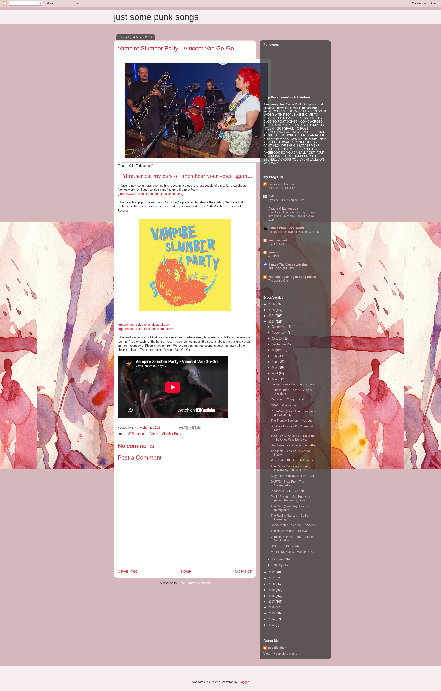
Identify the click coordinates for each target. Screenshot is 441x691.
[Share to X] (189, 428)
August (277, 350)
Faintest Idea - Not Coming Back (292, 384)
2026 (272, 304)
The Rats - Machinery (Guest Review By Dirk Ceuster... (290, 468)
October (277, 338)
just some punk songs (156, 17)
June (275, 361)
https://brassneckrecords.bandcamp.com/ (145, 329)
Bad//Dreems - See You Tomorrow (293, 525)
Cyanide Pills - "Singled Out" (286, 200)
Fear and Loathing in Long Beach (292, 277)
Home (186, 571)
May (275, 367)
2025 (272, 310)
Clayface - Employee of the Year (292, 476)
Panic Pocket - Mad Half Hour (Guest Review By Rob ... (291, 498)
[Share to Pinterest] (198, 428)
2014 (272, 619)
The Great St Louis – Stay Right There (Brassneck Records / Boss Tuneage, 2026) (291, 216)
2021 (272, 578)
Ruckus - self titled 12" (282, 188)
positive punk (278, 240)
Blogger (243, 682)
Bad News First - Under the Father (293, 445)
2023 (131, 433)
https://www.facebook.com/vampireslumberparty (150, 194)
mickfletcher (277, 647)
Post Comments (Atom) (194, 583)
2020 (272, 584)
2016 (272, 607)
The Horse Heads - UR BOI (289, 531)
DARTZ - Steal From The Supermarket (287, 483)
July (275, 356)
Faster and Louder (281, 184)
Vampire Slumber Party (165, 433)
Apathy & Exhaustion (283, 208)
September (279, 344)
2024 (272, 315)
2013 (272, 625)
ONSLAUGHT (277, 244)
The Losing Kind (278, 280)
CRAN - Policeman (283, 405)
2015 (272, 613)
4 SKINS (273, 256)
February (278, 559)
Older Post (243, 571)
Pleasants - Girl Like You (287, 491)
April (275, 373)
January (277, 565)
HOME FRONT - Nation (286, 546)
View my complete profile (280, 653)
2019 (272, 590)
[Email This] (181, 428)
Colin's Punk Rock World (286, 228)
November (279, 332)
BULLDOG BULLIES (281, 268)
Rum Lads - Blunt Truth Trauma (292, 460)
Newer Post (127, 571)
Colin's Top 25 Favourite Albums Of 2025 (293, 231)
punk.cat (274, 252)
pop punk (142, 433)
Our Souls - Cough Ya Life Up (290, 399)
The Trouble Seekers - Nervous (291, 420)
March (276, 379)
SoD (271, 196)
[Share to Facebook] (194, 428)
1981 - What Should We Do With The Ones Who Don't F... (292, 437)
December (279, 326)
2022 (272, 572)
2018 (272, 596)
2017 (272, 601)
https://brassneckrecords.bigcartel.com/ (144, 324)
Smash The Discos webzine (288, 264)
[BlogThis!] (185, 428)
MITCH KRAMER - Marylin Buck (292, 552)
